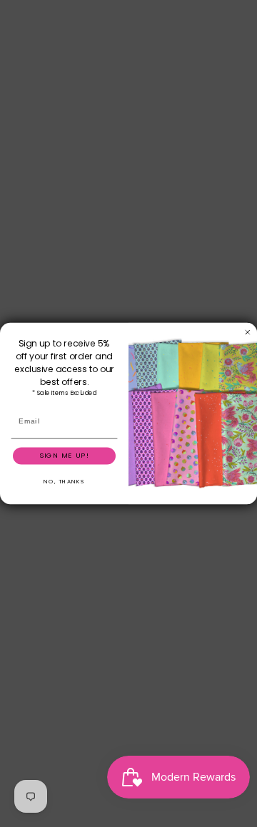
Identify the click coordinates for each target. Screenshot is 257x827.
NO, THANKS (64, 482)
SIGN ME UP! (64, 456)
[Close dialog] (248, 332)
